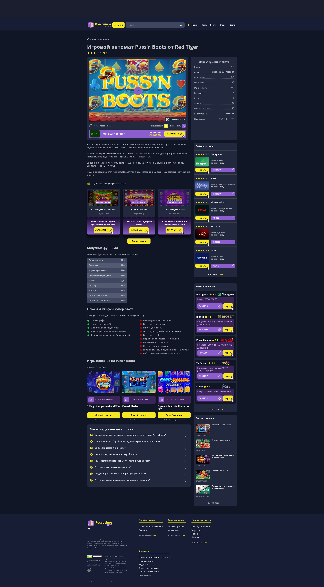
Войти (232, 25)
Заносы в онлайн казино (221, 425)
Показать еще (138, 241)
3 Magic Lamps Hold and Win (103, 406)
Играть (202, 169)
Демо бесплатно (103, 202)
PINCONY (171, 230)
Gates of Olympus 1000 (175, 209)
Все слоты (197, 542)
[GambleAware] (94, 561)
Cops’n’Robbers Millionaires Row (173, 407)
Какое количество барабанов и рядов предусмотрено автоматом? (127, 441)
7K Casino (216, 226)
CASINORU (100, 230)
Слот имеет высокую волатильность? (113, 467)
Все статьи (213, 503)
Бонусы (213, 25)
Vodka (214, 250)
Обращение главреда (149, 572)
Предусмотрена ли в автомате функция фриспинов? (120, 474)
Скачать (143, 530)
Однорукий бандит (200, 527)
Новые (194, 534)
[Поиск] (181, 25)
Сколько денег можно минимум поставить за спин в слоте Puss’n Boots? (130, 435)
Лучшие (195, 537)
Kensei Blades (130, 406)
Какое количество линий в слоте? (111, 448)
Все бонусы (213, 409)
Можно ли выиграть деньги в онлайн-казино (223, 456)
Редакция (143, 564)
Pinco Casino (218, 202)
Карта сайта (145, 575)
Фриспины (173, 530)
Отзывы (223, 25)
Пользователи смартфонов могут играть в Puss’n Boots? (122, 461)
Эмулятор (196, 530)
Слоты (204, 25)
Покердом (216, 154)
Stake (213, 178)
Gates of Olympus (139, 209)
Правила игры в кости (220, 471)
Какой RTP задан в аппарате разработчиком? (117, 454)
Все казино (213, 274)
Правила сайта (146, 561)
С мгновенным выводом (151, 527)
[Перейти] (188, 25)
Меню (120, 25)
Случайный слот (178, 119)
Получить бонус (174, 134)
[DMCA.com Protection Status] (94, 556)
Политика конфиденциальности (154, 557)
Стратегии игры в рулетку (222, 440)
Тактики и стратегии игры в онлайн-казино (223, 487)
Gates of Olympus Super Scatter (103, 209)
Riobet (200, 317)
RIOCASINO (136, 230)
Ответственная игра (149, 568)
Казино (195, 25)
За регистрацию (176, 527)
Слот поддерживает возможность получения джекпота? (122, 480)
